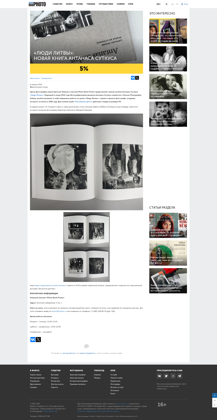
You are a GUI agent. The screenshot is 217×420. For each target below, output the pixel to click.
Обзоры (97, 378)
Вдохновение (35, 384)
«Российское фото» (83, 102)
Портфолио (35, 381)
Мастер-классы (57, 384)
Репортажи (55, 381)
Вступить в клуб (117, 387)
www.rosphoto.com (172, 386)
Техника (91, 4)
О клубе (114, 375)
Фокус (69, 4)
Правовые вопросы (78, 384)
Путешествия (106, 4)
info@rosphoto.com (50, 411)
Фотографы (115, 384)
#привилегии (46, 78)
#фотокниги (35, 78)
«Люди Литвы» (36, 95)
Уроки (79, 4)
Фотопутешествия (37, 378)
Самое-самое (35, 375)
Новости (54, 387)
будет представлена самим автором (50, 285)
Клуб (130, 4)
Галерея (121, 4)
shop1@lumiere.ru (59, 311)
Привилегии (115, 381)
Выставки (55, 375)
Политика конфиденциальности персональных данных (98, 411)
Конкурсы (55, 378)
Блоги (113, 394)
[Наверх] (213, 411)
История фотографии (79, 381)
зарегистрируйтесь (87, 353)
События (57, 4)
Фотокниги (115, 390)
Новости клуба (116, 378)
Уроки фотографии (78, 375)
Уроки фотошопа (77, 378)
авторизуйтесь (69, 353)
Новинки (97, 375)
